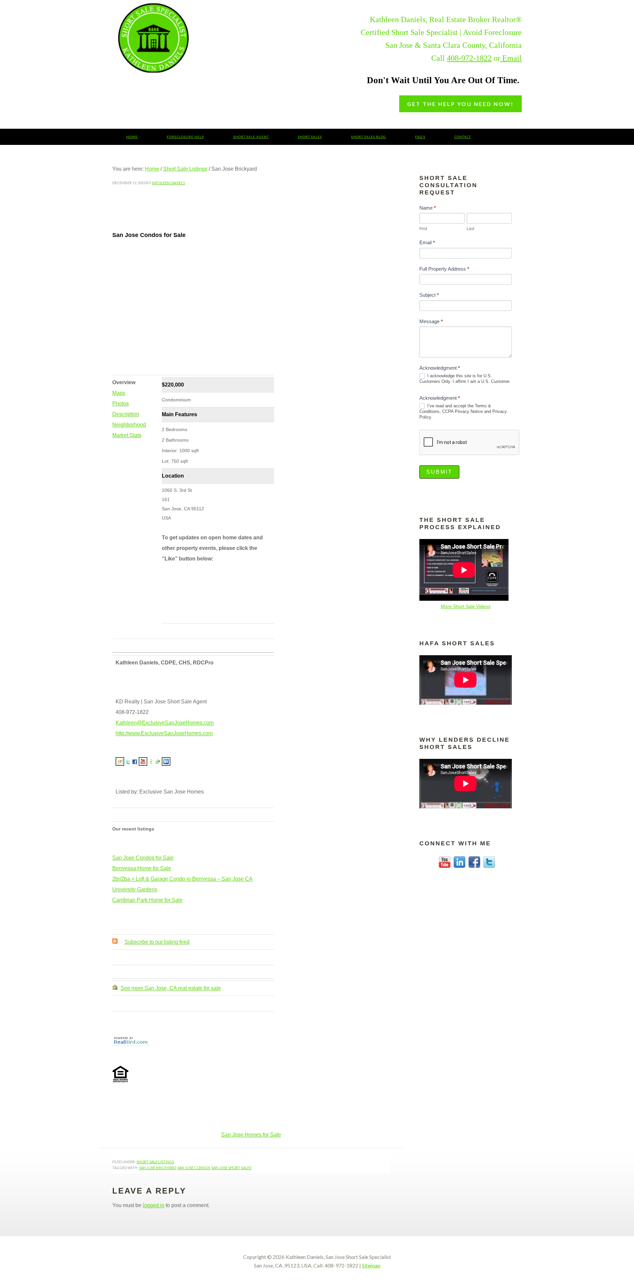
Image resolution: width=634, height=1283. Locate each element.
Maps (118, 393)
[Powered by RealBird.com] (130, 1043)
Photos (120, 403)
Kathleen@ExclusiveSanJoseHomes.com (165, 723)
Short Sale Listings (155, 1162)
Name (427, 208)
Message (431, 321)
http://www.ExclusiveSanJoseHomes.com (164, 733)
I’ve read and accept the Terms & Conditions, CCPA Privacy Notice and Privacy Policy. (463, 411)
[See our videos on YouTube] (143, 763)
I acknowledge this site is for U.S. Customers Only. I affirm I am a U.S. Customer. (465, 378)
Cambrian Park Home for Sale (147, 900)
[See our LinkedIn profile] (166, 763)
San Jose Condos (193, 1167)
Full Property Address (444, 269)
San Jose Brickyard (157, 1167)
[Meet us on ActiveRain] (120, 763)
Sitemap (371, 1265)
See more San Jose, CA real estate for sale (171, 988)
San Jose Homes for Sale (251, 1134)
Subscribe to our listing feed (157, 942)
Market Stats (126, 435)
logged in (153, 1205)
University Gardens (134, 889)
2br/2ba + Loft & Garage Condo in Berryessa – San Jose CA (182, 879)
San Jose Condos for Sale (143, 858)
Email (511, 58)
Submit (439, 472)
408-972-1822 (469, 58)
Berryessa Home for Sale (141, 868)
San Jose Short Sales (203, 38)
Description (125, 414)
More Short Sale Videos (465, 606)
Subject (429, 295)
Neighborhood (129, 424)
